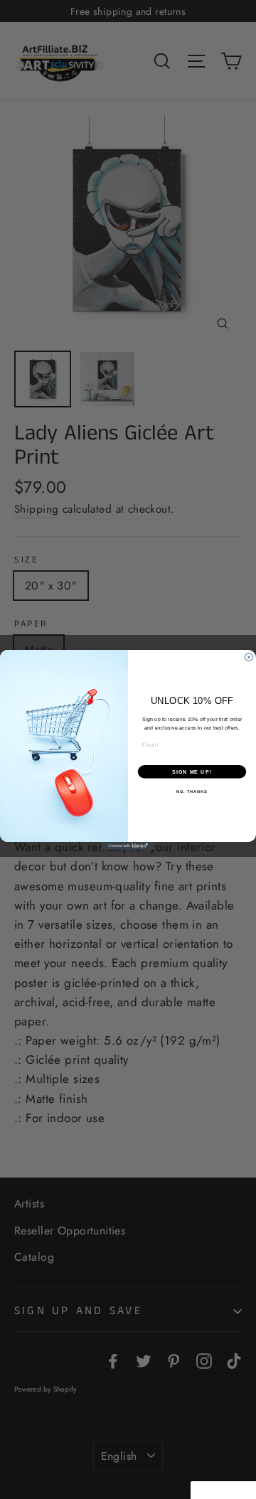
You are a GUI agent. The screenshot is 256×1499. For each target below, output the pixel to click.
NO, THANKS (192, 791)
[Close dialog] (248, 657)
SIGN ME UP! (192, 771)
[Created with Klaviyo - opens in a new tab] (128, 845)
